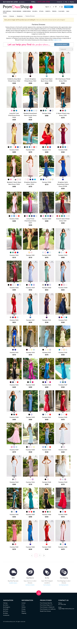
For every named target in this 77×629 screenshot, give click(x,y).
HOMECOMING (27, 11)
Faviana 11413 (63, 320)
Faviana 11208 (46, 182)
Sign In (47, 6)
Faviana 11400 (14, 150)
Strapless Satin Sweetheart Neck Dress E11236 (63, 184)
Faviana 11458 (46, 514)
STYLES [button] (41, 11)
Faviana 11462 (30, 547)
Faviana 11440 (46, 449)
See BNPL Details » (13, 583)
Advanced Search (61, 44)
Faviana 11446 (46, 482)
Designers (20, 16)
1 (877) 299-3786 (43, 2)
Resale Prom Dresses (45, 611)
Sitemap (5, 603)
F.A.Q (23, 605)
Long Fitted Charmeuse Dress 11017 (30, 221)
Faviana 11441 (63, 449)
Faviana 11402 (46, 255)
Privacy (23, 609)
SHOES (5, 13)
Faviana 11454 (14, 514)
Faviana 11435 (63, 417)
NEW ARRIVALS (7, 11)
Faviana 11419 (63, 352)
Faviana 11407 (30, 287)
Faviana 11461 (14, 547)
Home (5, 16)
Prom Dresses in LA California (47, 609)
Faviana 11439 (30, 449)
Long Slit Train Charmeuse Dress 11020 (14, 115)
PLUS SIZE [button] (61, 11)
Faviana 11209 (46, 219)
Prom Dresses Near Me (46, 603)
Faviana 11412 (46, 320)
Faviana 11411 (30, 320)
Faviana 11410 (14, 320)
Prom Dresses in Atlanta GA (47, 607)
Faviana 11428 (63, 150)
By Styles (5, 613)
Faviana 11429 (14, 417)
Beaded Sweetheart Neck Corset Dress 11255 (30, 115)
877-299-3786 (62, 604)
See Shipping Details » (64, 585)
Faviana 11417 (46, 352)
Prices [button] (54, 11)
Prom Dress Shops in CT (46, 605)
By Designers (6, 607)
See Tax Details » (47, 585)
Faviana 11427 (63, 385)
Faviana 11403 (62, 255)
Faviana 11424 (14, 385)
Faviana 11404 (46, 113)
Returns (24, 611)
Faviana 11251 (30, 255)
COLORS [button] (34, 11)
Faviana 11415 (14, 352)
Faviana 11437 (14, 449)
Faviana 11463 (46, 547)
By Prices (5, 611)
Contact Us (59, 1)
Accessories (6, 615)
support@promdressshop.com (66, 608)
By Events (5, 609)
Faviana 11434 (46, 417)
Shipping (72, 1)
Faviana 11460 (62, 514)
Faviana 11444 (30, 482)
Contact (23, 603)
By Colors (5, 605)
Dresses (11, 16)
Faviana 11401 (30, 150)
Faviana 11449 (63, 482)
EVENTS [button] (47, 11)
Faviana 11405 (14, 287)
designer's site (57, 40)
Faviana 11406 (14, 219)
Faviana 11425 (30, 385)
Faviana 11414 (46, 150)
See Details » (22, 2)
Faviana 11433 (30, 417)
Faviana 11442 (14, 482)
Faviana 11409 (62, 287)
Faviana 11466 (62, 547)
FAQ (66, 1)
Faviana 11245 (14, 255)
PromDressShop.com (9, 621)
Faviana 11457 (30, 514)
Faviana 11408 (46, 287)
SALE (67, 11)
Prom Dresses (17, 11)
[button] (68, 6)
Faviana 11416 (30, 352)
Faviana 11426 (46, 385)
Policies (23, 607)
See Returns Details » (30, 585)
